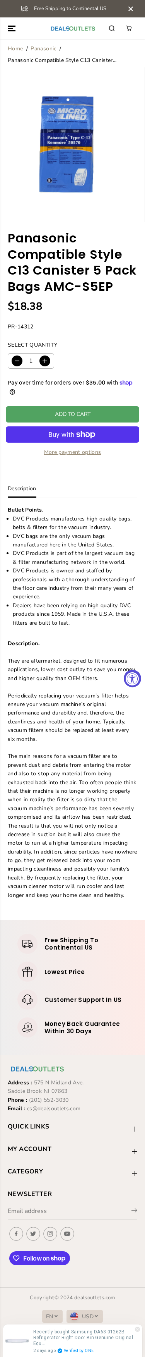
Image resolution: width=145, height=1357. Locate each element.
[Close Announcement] (130, 8)
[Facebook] (16, 1233)
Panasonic (43, 48)
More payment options (72, 452)
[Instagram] (50, 1233)
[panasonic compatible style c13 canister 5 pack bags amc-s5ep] (67, 144)
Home (15, 48)
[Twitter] (33, 1233)
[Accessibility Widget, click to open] (132, 678)
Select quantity (32, 345)
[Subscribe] (134, 1212)
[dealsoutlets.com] (72, 28)
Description (22, 488)
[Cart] (128, 28)
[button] (12, 28)
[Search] (111, 28)
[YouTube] (67, 1233)
